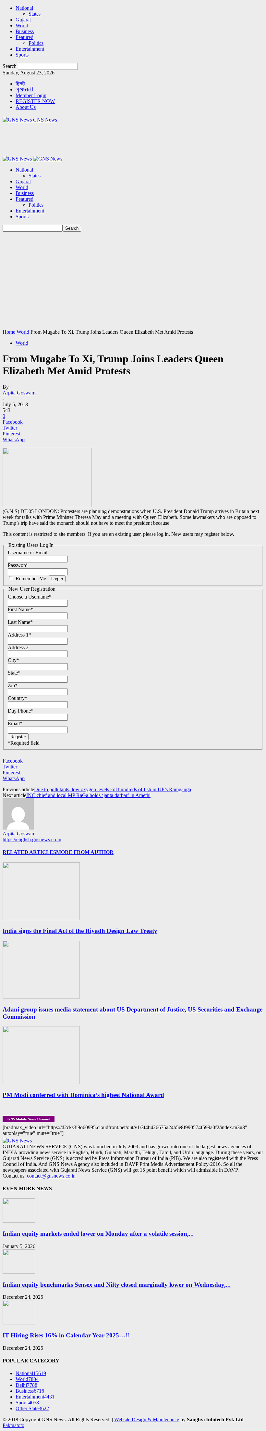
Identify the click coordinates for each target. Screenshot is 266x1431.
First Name (20, 609)
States (35, 14)
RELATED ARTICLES (29, 852)
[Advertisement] (133, 280)
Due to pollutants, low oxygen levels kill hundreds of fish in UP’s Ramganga (112, 789)
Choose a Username (30, 596)
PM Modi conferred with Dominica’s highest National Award (83, 1094)
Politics (36, 43)
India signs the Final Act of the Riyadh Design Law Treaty (80, 930)
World (22, 25)
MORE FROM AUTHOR (85, 852)
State (14, 673)
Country (17, 698)
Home (9, 332)
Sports (22, 55)
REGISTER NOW (35, 101)
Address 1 (19, 635)
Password (18, 565)
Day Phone (20, 711)
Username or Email (27, 552)
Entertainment (30, 49)
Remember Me (31, 578)
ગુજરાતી (24, 89)
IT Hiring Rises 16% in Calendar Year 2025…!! (66, 1335)
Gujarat (23, 19)
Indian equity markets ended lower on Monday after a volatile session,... (98, 1233)
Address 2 (18, 647)
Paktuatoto (13, 1425)
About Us (26, 107)
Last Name (20, 622)
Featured (24, 37)
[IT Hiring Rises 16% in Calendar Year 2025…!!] (19, 1322)
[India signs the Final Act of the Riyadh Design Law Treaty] (41, 918)
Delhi (26, 1385)
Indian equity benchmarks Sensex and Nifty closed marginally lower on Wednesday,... (117, 1284)
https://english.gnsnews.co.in (32, 839)
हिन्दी (20, 83)
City (13, 660)
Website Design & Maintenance (146, 1419)
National (24, 8)
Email (15, 723)
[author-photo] (18, 828)
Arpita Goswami (20, 392)
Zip (13, 685)
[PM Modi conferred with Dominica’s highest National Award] (41, 1082)
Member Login (31, 95)
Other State (32, 1408)
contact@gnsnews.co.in (51, 1176)
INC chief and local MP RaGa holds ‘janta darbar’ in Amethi (88, 795)
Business (25, 31)
